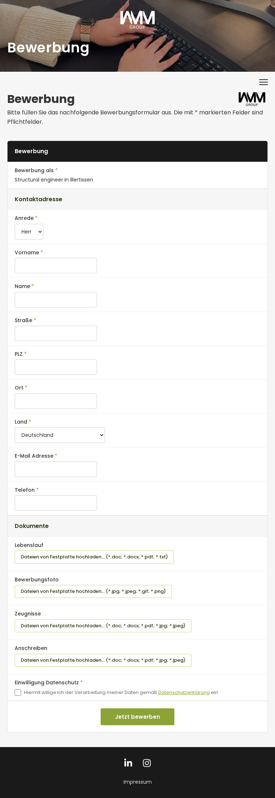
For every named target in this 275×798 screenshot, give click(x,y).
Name (22, 286)
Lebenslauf (29, 545)
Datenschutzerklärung (184, 692)
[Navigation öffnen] (263, 82)
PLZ (19, 354)
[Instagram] (146, 765)
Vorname (27, 252)
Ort (19, 387)
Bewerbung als (34, 170)
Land (21, 421)
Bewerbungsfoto (37, 579)
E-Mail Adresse (34, 455)
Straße (23, 320)
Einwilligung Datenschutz (47, 682)
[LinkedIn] (128, 765)
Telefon (25, 490)
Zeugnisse (28, 613)
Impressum (138, 781)
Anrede (24, 218)
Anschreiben (31, 648)
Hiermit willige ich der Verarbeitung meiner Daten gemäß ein (121, 692)
